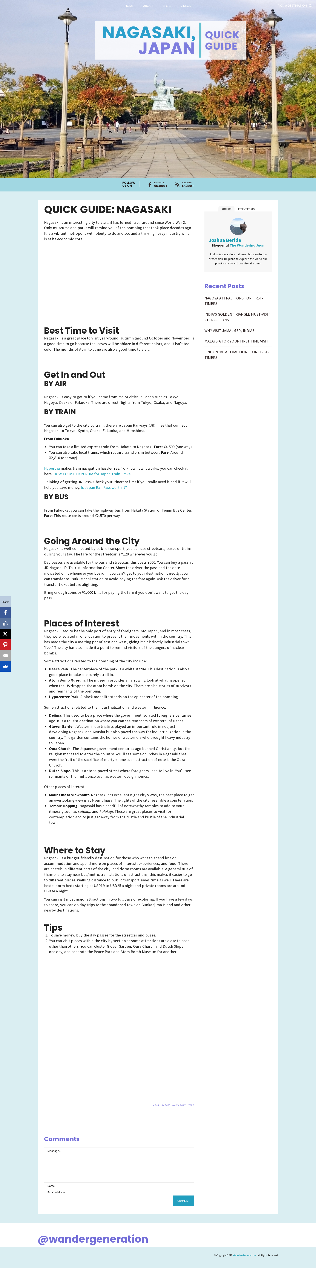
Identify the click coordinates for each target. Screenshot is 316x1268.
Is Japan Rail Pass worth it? (104, 487)
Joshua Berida (225, 240)
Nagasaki (179, 1105)
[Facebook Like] (5, 623)
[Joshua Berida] (238, 227)
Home (129, 6)
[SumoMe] (5, 666)
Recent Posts (246, 209)
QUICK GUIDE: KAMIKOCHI (180, 1130)
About (148, 6)
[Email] (5, 655)
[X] (5, 634)
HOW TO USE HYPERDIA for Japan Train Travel (92, 473)
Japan (165, 1105)
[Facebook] (5, 612)
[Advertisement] (81, 275)
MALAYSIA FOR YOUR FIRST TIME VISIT (236, 341)
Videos (186, 6)
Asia (156, 1105)
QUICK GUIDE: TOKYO (190, 1130)
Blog (167, 6)
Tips (191, 1105)
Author (226, 209)
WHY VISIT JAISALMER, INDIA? (229, 330)
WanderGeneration (244, 1255)
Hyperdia (52, 468)
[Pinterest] (5, 644)
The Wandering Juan (247, 245)
